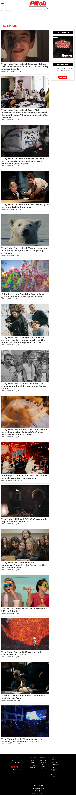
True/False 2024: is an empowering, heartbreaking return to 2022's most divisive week (24, 565)
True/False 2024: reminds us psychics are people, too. (24, 520)
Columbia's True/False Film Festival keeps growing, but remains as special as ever (23, 295)
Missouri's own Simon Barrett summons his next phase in (24, 696)
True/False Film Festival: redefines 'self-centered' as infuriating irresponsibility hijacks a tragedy (24, 66)
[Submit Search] (47, 7)
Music (32, 762)
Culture (32, 760)
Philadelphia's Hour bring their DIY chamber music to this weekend (24, 476)
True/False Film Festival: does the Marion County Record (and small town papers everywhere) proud (22, 161)
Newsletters (55, 764)
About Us (54, 762)
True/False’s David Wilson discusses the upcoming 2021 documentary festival (22, 740)
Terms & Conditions (38, 788)
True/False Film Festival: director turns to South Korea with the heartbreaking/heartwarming (25, 114)
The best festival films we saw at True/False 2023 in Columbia (24, 609)
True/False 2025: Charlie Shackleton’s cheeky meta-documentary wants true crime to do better (25, 432)
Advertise (54, 767)
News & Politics (17, 760)
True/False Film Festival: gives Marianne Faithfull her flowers (25, 205)
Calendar (43, 760)
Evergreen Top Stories (54, 771)
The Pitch (38, 3)
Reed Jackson (6, 480)
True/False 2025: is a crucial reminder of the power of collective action (24, 386)
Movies (33, 765)
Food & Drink (17, 769)
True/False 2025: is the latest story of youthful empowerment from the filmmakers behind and (24, 340)
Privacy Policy (38, 786)
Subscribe (62, 77)
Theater (32, 767)
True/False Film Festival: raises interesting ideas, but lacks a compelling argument (25, 250)
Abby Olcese (6, 71)
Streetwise (16, 762)
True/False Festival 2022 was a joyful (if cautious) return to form (21, 653)
